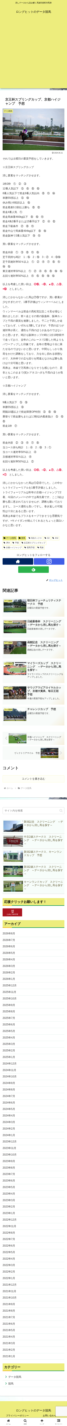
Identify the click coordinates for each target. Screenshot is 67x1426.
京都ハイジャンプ (14, 547)
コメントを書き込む (33, 778)
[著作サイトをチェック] (18, 561)
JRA (8, 543)
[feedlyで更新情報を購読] (33, 569)
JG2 (56, 538)
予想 (17, 543)
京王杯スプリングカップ (34, 543)
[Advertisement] (33, 54)
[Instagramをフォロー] (49, 561)
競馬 (23, 538)
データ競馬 (11, 538)
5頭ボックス (36, 538)
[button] (61, 810)
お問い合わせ (49, 1415)
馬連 (42, 547)
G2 (48, 538)
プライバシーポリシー (17, 1415)
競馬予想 (31, 547)
